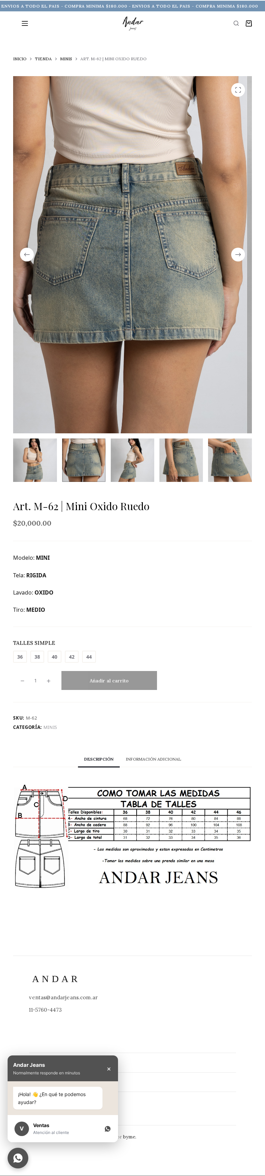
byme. (129, 1137)
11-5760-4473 (45, 1010)
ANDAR (56, 979)
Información (48, 1062)
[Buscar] (236, 23)
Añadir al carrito (109, 681)
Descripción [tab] (99, 759)
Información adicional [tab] (153, 759)
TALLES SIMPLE (34, 643)
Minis (50, 727)
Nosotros (44, 1082)
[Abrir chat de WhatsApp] (18, 1158)
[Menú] (25, 23)
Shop (36, 1101)
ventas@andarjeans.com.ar (63, 997)
